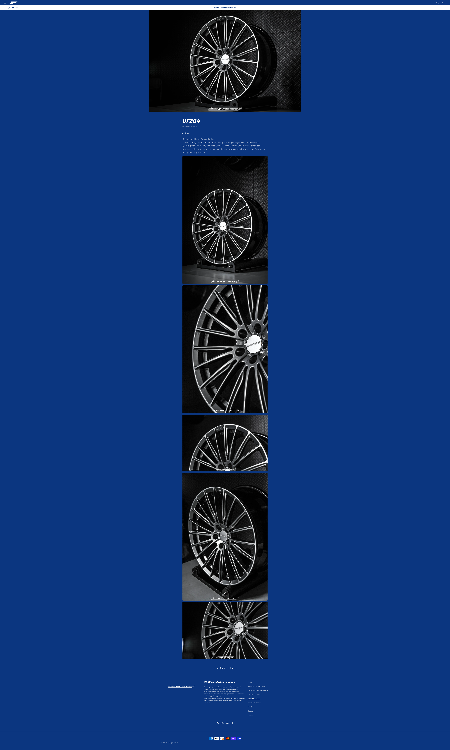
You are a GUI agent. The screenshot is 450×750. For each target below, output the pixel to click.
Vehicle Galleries (254, 703)
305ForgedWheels (172, 743)
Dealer (250, 711)
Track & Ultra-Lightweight (258, 690)
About (250, 715)
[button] (5, 2)
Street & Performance (256, 686)
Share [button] (187, 133)
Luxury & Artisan (254, 694)
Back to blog (226, 668)
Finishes (251, 707)
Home (250, 682)
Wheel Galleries (254, 699)
